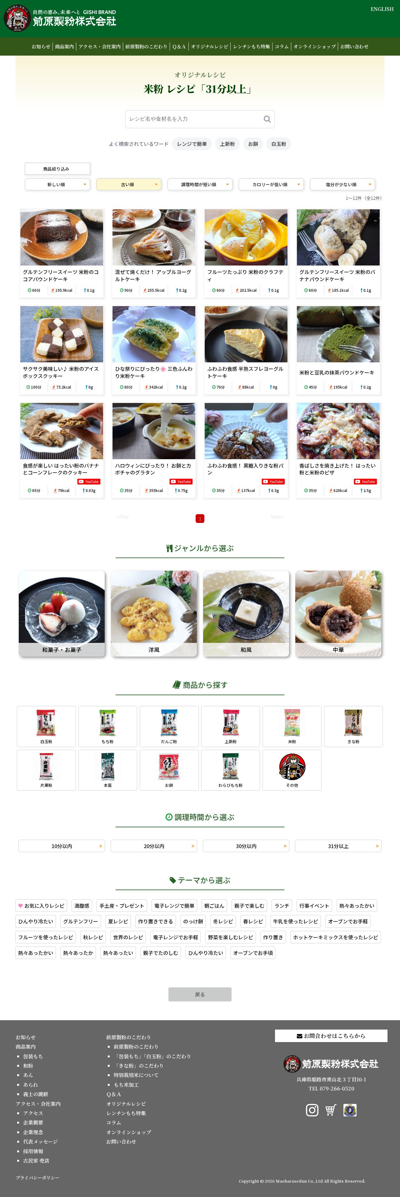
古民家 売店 (36, 1160)
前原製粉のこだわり (146, 46)
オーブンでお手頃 (253, 952)
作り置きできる (155, 921)
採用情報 (33, 1151)
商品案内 (64, 46)
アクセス (33, 1113)
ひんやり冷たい (35, 921)
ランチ (281, 905)
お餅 (253, 143)
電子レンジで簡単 (174, 905)
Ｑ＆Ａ (179, 46)
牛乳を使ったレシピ (295, 921)
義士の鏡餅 (35, 1094)
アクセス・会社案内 (99, 46)
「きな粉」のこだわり (139, 1065)
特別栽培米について (136, 1075)
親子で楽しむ (249, 905)
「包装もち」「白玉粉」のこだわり (152, 1056)
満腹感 (81, 905)
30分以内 (246, 846)
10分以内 (62, 846)
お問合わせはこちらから (334, 1036)
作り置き (273, 937)
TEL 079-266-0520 (331, 1088)
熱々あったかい (356, 905)
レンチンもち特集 (251, 46)
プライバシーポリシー (37, 1177)
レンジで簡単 (192, 143)
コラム (282, 46)
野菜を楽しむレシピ (230, 937)
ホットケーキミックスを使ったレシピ (335, 937)
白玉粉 (278, 143)
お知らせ (41, 46)
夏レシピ (118, 921)
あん (28, 1075)
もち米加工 (126, 1084)
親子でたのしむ (160, 952)
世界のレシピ (128, 937)
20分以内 (154, 846)
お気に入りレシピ (41, 905)
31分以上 (338, 846)
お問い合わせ (354, 46)
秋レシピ (93, 937)
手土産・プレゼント (121, 905)
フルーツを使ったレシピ (45, 937)
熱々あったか (78, 952)
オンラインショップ (314, 46)
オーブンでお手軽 (348, 921)
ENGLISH (382, 8)
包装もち (33, 1056)
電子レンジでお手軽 (175, 937)
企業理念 (33, 1132)
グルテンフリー (80, 921)
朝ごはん (214, 905)
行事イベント (314, 905)
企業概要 (33, 1122)
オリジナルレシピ (209, 46)
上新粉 (227, 143)
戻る (200, 994)
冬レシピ (223, 921)
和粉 (28, 1065)
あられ (30, 1084)
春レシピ (253, 921)
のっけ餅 (193, 921)
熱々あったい (118, 952)
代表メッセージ (40, 1141)
